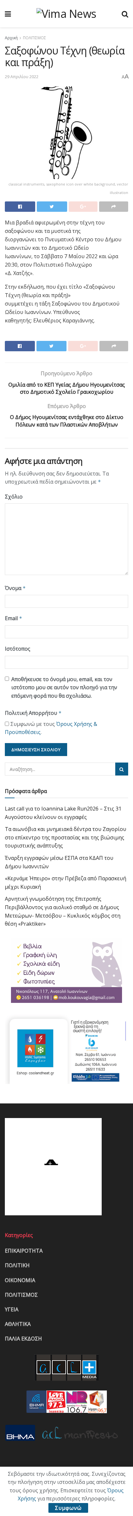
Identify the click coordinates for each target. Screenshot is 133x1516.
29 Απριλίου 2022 (21, 76)
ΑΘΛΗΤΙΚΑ (18, 1324)
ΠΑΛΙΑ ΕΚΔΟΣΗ (23, 1338)
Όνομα (15, 588)
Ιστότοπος (17, 648)
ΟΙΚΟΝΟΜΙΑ (20, 1280)
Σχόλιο (14, 496)
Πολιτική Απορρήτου (33, 712)
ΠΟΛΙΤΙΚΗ (17, 1265)
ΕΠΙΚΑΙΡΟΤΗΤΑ (24, 1250)
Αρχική (11, 38)
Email (13, 618)
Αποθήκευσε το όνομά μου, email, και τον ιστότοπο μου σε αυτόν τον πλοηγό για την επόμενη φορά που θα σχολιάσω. (64, 687)
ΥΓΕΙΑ (11, 1309)
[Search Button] (121, 769)
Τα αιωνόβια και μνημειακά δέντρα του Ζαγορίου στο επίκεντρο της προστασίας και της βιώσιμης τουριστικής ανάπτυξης (65, 837)
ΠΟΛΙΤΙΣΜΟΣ (34, 38)
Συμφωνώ (68, 1507)
